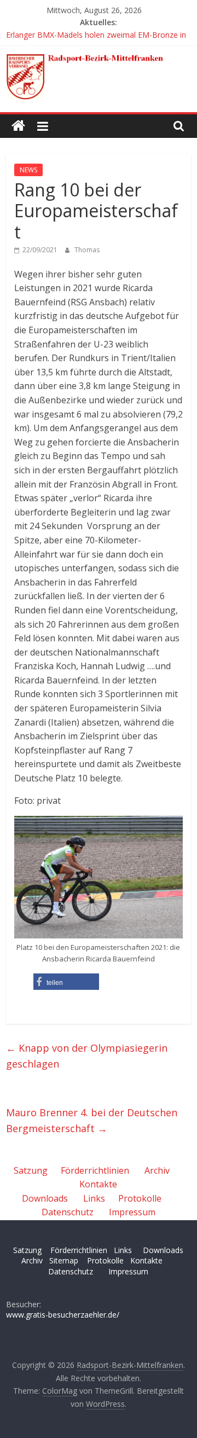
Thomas (87, 249)
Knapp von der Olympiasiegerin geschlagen (86, 1055)
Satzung (31, 1170)
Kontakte (98, 1184)
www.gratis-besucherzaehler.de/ (62, 1314)
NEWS (28, 170)
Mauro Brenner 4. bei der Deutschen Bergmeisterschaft (91, 1120)
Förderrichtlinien (95, 1170)
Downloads (45, 1198)
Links (94, 1198)
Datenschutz (68, 1212)
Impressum (132, 1212)
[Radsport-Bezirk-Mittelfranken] (18, 126)
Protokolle (139, 1198)
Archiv (157, 1170)
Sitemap (63, 1260)
